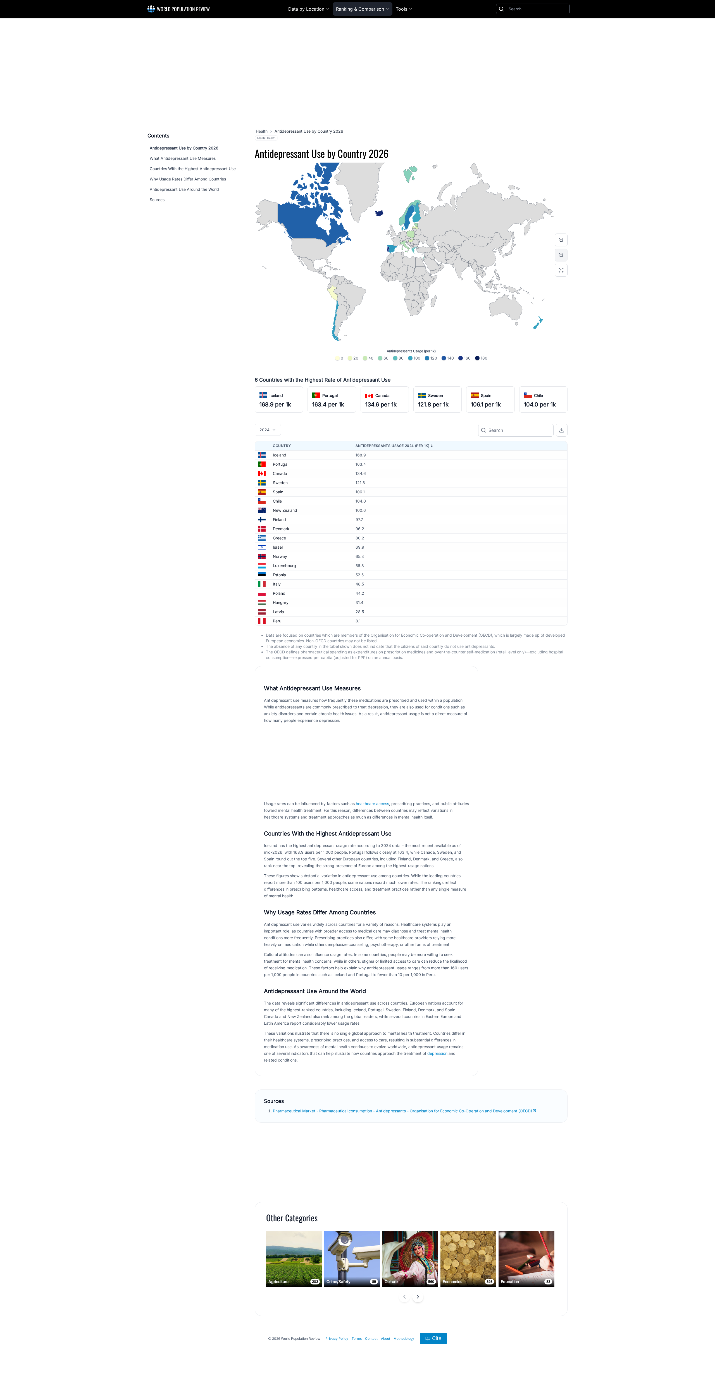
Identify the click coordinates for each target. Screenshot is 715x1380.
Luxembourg (284, 565)
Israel (278, 547)
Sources (157, 199)
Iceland (276, 395)
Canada (382, 395)
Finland (279, 519)
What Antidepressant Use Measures (183, 158)
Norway (280, 556)
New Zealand (285, 510)
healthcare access (372, 803)
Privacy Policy (336, 1338)
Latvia (278, 611)
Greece (279, 538)
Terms (357, 1338)
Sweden (435, 395)
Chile (538, 395)
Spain (486, 395)
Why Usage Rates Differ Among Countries (188, 179)
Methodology (404, 1338)
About (385, 1338)
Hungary (281, 602)
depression (437, 1053)
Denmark (281, 528)
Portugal (330, 395)
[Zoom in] (561, 240)
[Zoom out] (561, 255)
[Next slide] (417, 1296)
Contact (371, 1338)
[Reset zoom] (561, 270)
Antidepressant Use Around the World (184, 189)
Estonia (279, 574)
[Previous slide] (404, 1296)
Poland (279, 593)
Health (262, 131)
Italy (277, 584)
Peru (277, 620)
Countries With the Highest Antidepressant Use (193, 168)
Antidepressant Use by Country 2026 (184, 148)
